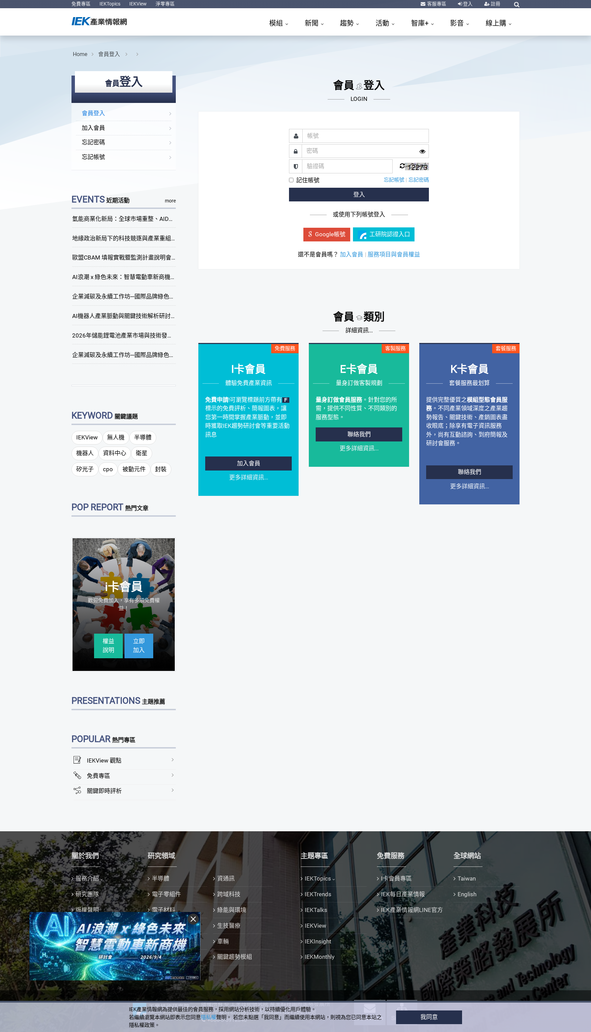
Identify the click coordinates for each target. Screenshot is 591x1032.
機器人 (85, 453)
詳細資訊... (359, 330)
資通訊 (226, 878)
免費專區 (81, 3)
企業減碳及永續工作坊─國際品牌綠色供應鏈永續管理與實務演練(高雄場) (166, 355)
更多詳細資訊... (248, 477)
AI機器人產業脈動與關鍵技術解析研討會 (124, 316)
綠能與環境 (231, 910)
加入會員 (93, 127)
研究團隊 (87, 894)
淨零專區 (165, 3)
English (467, 894)
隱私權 (208, 1017)
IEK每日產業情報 (403, 894)
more (170, 200)
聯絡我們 (359, 434)
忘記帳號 (93, 157)
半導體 (143, 437)
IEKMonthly (319, 956)
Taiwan (467, 878)
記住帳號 (307, 180)
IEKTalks (316, 910)
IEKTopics (110, 3)
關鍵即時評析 (104, 791)
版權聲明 (87, 910)
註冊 (495, 3)
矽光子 (85, 469)
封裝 (161, 469)
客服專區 (436, 3)
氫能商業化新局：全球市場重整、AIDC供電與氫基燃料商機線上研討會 (163, 218)
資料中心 (114, 453)
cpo (108, 469)
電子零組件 (166, 894)
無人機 (115, 437)
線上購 (497, 23)
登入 (467, 3)
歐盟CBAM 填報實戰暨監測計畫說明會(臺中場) (132, 257)
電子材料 (163, 910)
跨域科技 (228, 894)
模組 (277, 23)
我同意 (429, 1017)
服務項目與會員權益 (394, 254)
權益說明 (108, 645)
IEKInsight (318, 941)
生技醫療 (228, 925)
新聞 (312, 23)
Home (80, 54)
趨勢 (347, 23)
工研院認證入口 (389, 234)
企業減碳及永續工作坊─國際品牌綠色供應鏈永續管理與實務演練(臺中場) (166, 296)
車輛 (223, 941)
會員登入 (109, 54)
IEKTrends (318, 894)
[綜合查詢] (517, 4)
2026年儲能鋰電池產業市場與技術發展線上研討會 (137, 335)
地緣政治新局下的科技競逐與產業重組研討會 (130, 238)
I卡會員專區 (396, 878)
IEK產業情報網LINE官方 (412, 910)
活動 (383, 23)
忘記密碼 (93, 142)
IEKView (138, 3)
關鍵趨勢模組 (234, 956)
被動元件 (134, 469)
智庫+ (420, 23)
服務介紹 (87, 878)
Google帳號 (330, 234)
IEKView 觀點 (104, 760)
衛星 (141, 453)
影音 (457, 23)
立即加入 (139, 645)
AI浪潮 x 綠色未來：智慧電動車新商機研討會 (130, 277)
